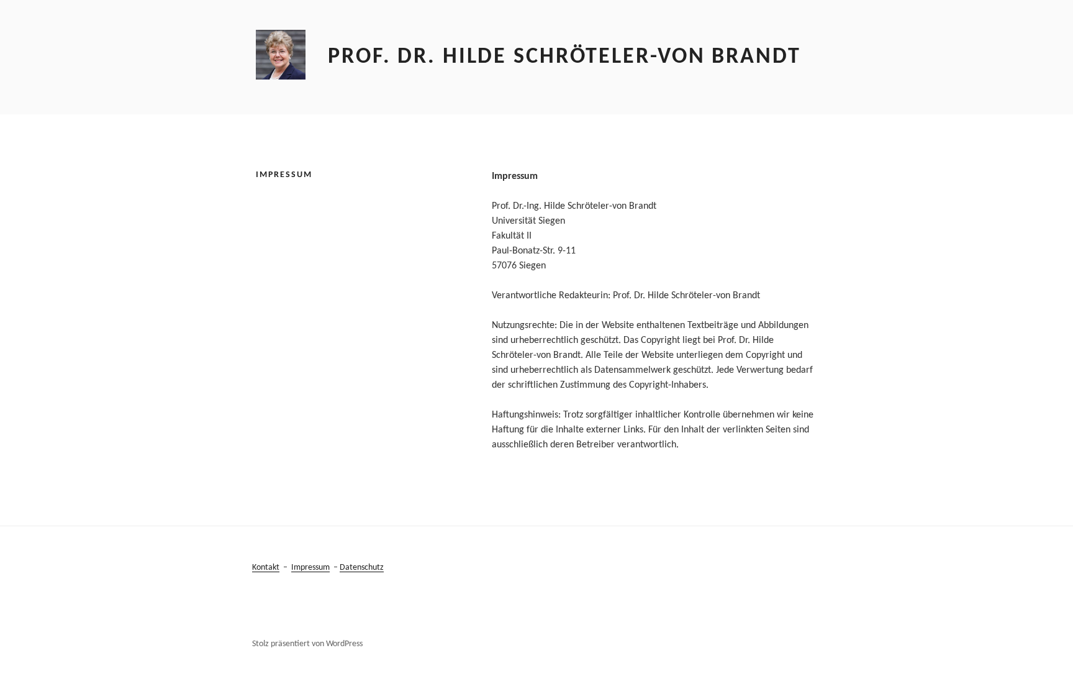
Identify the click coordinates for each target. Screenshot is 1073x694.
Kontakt (265, 567)
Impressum (310, 567)
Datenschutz (362, 567)
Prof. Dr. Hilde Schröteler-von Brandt (564, 57)
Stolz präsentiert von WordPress (307, 644)
